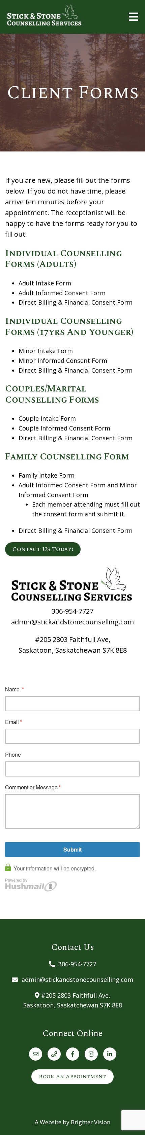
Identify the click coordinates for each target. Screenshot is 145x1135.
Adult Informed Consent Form (62, 293)
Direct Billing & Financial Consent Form (76, 302)
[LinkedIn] (109, 1054)
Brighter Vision (90, 1122)
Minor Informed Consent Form (63, 360)
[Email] (35, 1054)
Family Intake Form (47, 475)
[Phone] (54, 1054)
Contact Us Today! (42, 549)
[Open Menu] (133, 16)
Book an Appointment (72, 1076)
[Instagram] (91, 1054)
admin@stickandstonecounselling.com (72, 621)
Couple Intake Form (47, 418)
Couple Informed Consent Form (64, 428)
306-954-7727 (72, 611)
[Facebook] (72, 1054)
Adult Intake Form (45, 283)
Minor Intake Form (46, 351)
